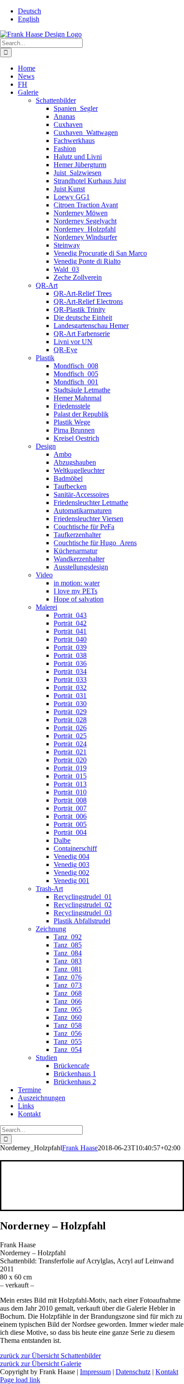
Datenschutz (133, 1372)
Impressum (95, 1372)
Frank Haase (80, 1148)
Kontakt (166, 1372)
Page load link (20, 1380)
